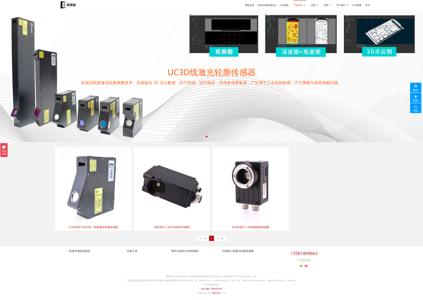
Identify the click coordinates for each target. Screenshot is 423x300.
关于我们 (341, 5)
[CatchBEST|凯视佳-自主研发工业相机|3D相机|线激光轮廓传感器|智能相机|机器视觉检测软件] (68, 5)
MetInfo (216, 293)
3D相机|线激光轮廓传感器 (238, 251)
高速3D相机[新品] (267, 5)
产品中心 (298, 5)
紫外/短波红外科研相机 (185, 251)
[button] (31, 76)
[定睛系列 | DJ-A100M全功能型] (172, 185)
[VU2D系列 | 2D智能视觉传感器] (250, 185)
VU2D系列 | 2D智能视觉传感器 (250, 227)
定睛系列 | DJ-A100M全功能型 (172, 227)
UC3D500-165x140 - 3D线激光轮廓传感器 (93, 227)
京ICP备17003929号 (211, 288)
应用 (313, 5)
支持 (326, 5)
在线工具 (132, 251)
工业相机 (284, 5)
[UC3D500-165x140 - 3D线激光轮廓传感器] (93, 185)
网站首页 (249, 5)
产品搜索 (356, 5)
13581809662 (304, 253)
